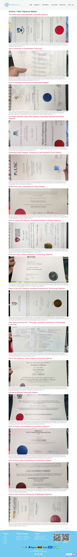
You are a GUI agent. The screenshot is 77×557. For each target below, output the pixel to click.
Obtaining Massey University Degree (23, 392)
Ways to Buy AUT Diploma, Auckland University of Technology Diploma (37, 288)
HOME (31, 4)
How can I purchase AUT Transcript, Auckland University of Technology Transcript (37, 323)
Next (66, 528)
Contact (69, 4)
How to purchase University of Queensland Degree (29, 82)
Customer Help (62, 4)
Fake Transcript (54, 4)
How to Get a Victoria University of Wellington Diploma (30, 494)
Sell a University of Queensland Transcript (25, 48)
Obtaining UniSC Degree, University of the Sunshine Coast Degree (35, 152)
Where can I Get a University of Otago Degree (27, 186)
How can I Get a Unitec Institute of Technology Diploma (30, 254)
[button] (73, 5)
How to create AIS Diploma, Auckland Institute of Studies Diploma (35, 220)
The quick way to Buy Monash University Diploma (28, 15)
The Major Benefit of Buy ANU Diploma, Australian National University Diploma (36, 117)
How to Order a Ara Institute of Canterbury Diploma (29, 426)
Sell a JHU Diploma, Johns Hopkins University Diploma (30, 358)
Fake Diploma (36, 4)
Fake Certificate (45, 4)
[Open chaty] (74, 554)
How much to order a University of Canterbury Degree (30, 460)
